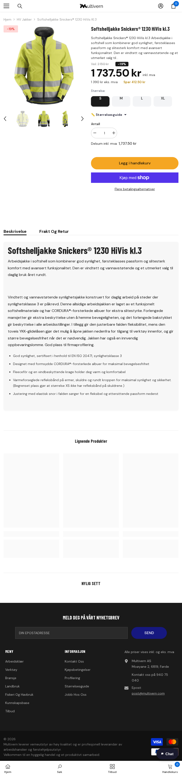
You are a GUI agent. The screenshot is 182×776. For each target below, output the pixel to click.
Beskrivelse (15, 231)
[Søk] (20, 6)
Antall (95, 124)
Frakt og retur (54, 231)
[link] (31, 534)
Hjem (7, 19)
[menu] (6, 6)
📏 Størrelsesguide (106, 115)
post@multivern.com (148, 693)
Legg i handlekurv (135, 163)
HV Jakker (24, 19)
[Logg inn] (161, 6)
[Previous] (5, 118)
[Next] (82, 118)
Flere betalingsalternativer (135, 189)
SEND (149, 632)
